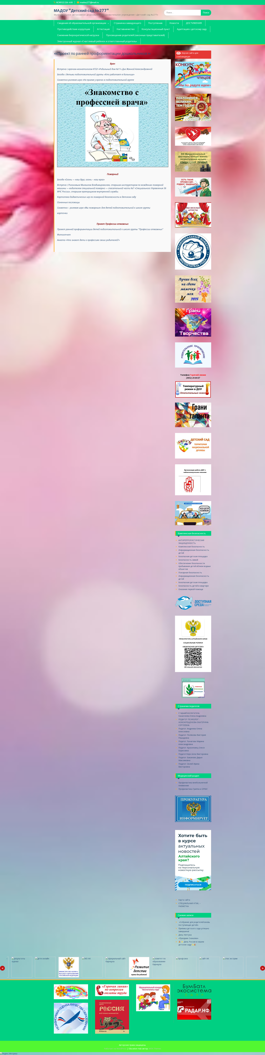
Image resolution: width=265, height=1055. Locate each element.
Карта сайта (184, 900)
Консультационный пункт (156, 29)
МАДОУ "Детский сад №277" (81, 10)
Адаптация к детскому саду (192, 29)
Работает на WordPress (115, 1048)
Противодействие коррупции (73, 29)
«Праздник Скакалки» (188, 938)
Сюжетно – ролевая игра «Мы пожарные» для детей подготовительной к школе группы (103, 207)
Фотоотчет (64, 234)
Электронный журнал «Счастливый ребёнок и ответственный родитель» (97, 41)
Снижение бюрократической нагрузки (78, 35)
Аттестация (103, 29)
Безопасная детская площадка (192, 556)
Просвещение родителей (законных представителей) (135, 35)
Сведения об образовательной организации (81, 23)
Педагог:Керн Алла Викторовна (193, 754)
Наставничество (126, 29)
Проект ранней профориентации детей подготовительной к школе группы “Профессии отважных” (110, 229)
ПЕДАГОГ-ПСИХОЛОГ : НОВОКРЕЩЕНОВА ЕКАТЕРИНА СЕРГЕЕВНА (193, 722)
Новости (174, 23)
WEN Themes (155, 1048)
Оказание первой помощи (190, 589)
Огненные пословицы (68, 202)
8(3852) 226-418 (64, 2)
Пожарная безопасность (190, 572)
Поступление (155, 23)
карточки (62, 213)
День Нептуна (185, 934)
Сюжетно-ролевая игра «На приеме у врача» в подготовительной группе (95, 79)
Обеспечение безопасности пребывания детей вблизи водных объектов (194, 566)
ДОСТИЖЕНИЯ (194, 23)
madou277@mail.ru (89, 2)
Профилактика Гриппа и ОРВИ (192, 789)
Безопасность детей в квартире (193, 585)
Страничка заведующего (127, 23)
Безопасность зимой (188, 560)
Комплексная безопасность (191, 546)
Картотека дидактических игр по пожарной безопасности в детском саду (96, 196)
